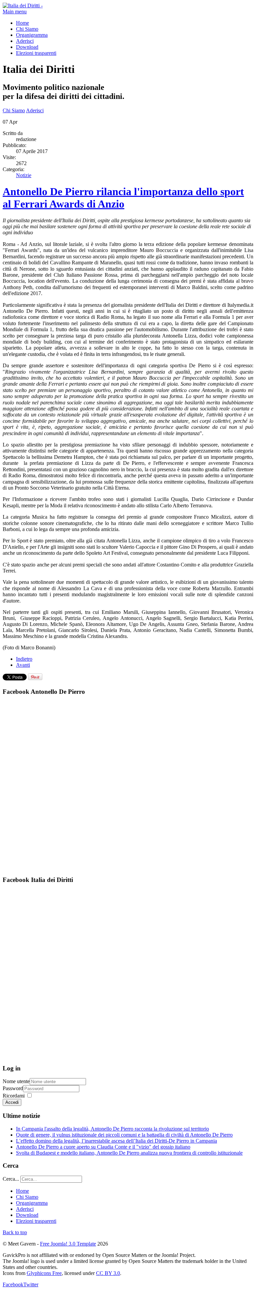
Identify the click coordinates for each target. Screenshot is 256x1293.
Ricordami (14, 1095)
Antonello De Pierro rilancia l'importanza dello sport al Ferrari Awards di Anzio (123, 197)
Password (13, 1088)
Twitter (30, 1284)
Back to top (15, 1232)
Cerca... (11, 1179)
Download (27, 47)
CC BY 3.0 (108, 1273)
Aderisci (25, 41)
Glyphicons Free (44, 1273)
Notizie (23, 175)
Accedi (12, 1102)
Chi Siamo (27, 29)
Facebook (13, 1284)
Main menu (15, 11)
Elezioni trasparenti (36, 53)
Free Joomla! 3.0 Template (68, 1244)
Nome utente (16, 1081)
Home (22, 23)
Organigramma (32, 35)
